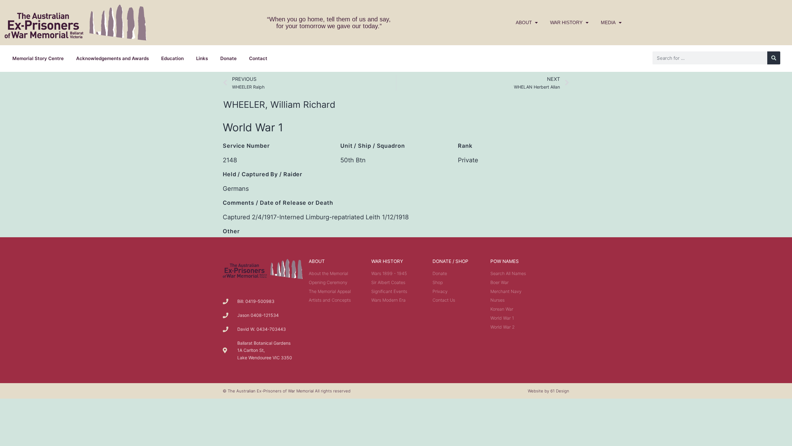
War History (566, 22)
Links (202, 58)
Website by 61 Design (548, 390)
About (524, 22)
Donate (228, 58)
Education (172, 58)
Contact (258, 58)
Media (608, 22)
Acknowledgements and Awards (112, 58)
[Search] (773, 57)
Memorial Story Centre (38, 58)
